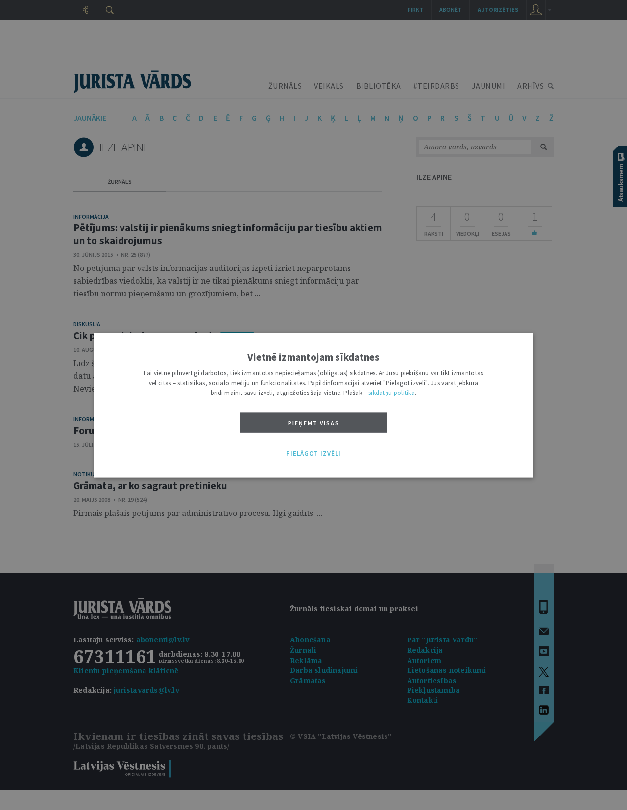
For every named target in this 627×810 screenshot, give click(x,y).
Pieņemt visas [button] (313, 422)
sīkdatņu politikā (391, 392)
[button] (313, 453)
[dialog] (313, 405)
